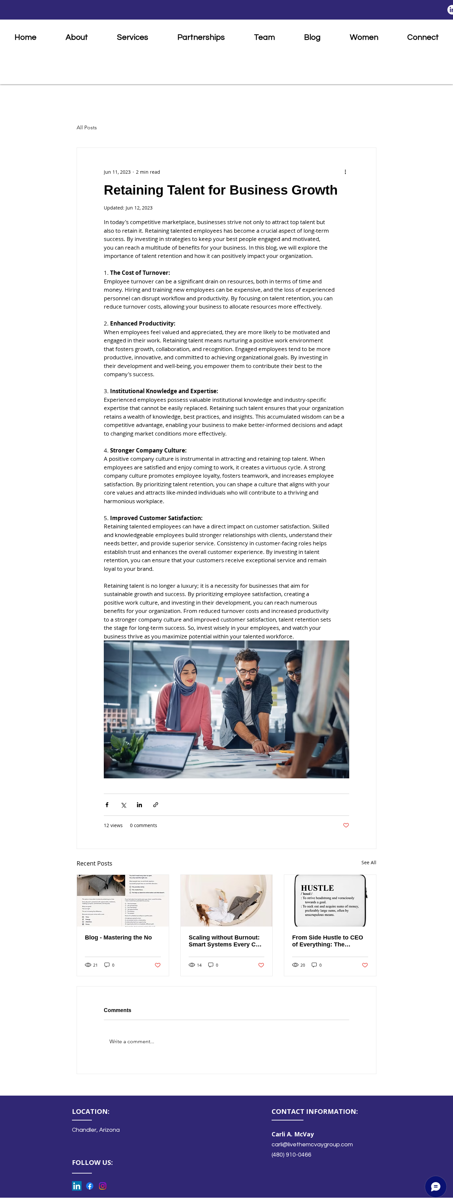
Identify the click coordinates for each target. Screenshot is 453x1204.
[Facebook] (90, 1186)
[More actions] (345, 172)
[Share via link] (156, 805)
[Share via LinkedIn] (139, 805)
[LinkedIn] (77, 1186)
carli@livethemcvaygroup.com (312, 1144)
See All (368, 862)
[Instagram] (102, 1186)
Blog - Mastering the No (118, 937)
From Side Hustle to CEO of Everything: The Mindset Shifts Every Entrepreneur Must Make (327, 941)
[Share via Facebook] (107, 805)
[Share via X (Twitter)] (123, 805)
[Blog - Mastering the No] (123, 901)
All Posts (87, 127)
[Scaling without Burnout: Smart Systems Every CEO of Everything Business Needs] (227, 901)
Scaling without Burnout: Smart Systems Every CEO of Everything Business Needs (226, 941)
